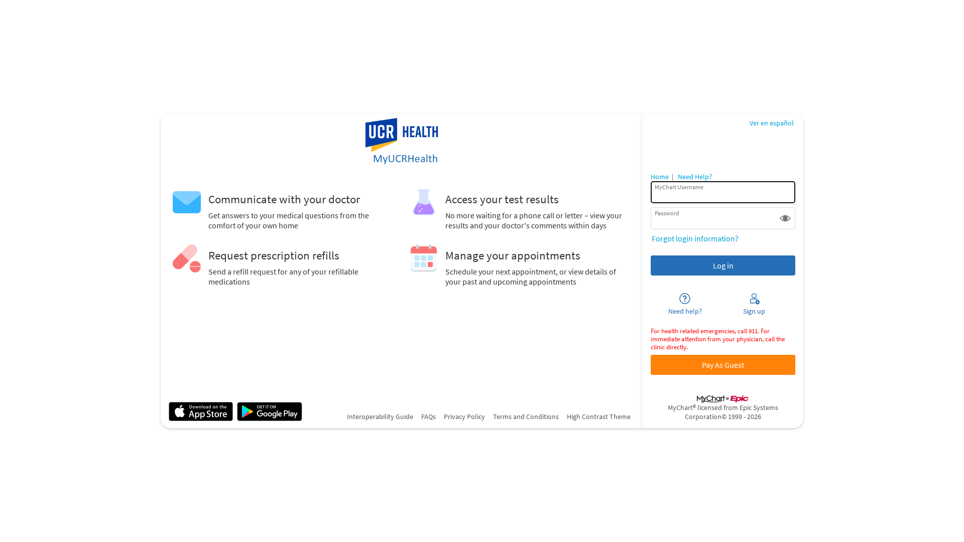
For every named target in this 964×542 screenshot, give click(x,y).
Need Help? (695, 176)
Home (660, 176)
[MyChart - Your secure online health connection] (401, 142)
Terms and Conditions (526, 416)
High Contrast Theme (599, 416)
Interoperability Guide (380, 416)
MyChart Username (679, 187)
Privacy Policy (464, 416)
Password (667, 213)
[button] (785, 218)
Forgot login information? (695, 238)
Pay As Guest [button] (723, 365)
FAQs (428, 416)
